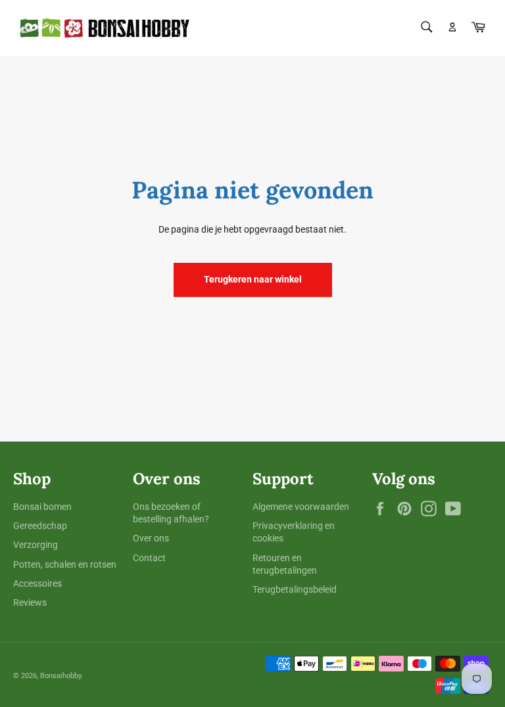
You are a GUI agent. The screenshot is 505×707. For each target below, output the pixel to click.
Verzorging (35, 544)
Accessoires (37, 583)
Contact (149, 558)
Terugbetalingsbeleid (294, 589)
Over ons (151, 538)
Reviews (30, 602)
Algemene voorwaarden (300, 506)
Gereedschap (40, 525)
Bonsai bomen (42, 506)
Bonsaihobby (60, 676)
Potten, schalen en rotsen (64, 564)
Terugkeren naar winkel (253, 279)
